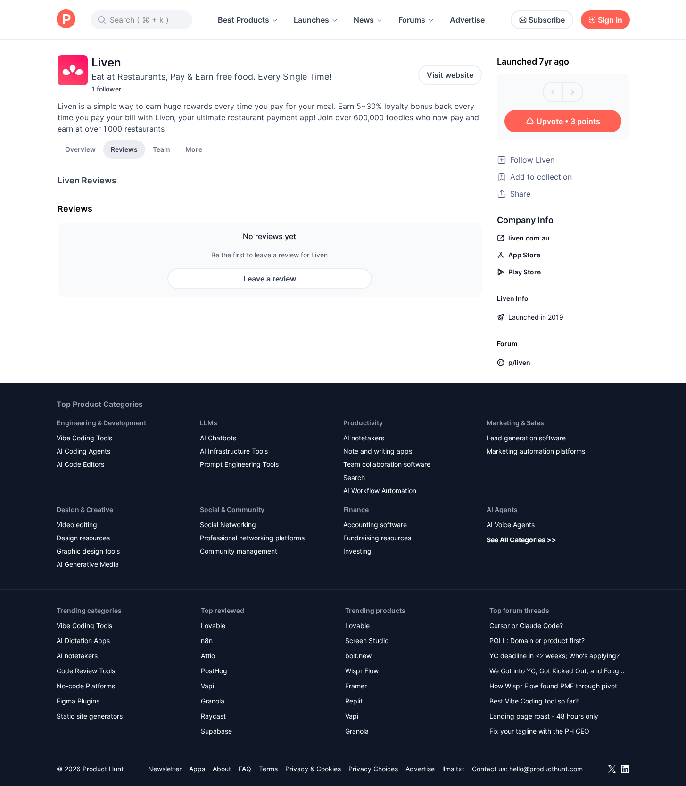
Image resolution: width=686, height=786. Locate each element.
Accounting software (375, 525)
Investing (357, 551)
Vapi (207, 686)
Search (354, 477)
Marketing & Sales (515, 423)
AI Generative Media (88, 564)
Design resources (83, 538)
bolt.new (358, 656)
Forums (411, 20)
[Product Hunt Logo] (66, 19)
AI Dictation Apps (83, 641)
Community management (238, 551)
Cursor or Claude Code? (526, 625)
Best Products (243, 20)
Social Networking (228, 525)
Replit (354, 701)
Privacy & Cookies (313, 769)
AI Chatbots (218, 438)
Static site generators (90, 716)
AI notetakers (363, 438)
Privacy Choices (373, 769)
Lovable (213, 625)
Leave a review (269, 278)
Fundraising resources (377, 538)
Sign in (610, 20)
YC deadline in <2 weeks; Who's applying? (554, 656)
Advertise (467, 20)
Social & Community (232, 509)
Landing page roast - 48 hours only (543, 716)
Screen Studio (366, 641)
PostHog (214, 671)
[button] (194, 149)
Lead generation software (526, 438)
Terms (268, 769)
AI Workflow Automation (379, 491)
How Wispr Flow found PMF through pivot (553, 686)
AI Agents (502, 509)
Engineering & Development (101, 423)
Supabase (216, 731)
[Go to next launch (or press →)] (572, 92)
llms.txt (453, 769)
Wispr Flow (362, 671)
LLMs (208, 423)
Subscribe (547, 20)
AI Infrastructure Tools (234, 451)
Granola (212, 701)
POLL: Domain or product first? (537, 641)
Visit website (450, 75)
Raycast (213, 716)
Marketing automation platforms (536, 451)
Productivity (363, 423)
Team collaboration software (386, 464)
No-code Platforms (86, 686)
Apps (197, 769)
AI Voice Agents (511, 525)
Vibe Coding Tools (84, 438)
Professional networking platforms (252, 538)
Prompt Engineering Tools (239, 464)
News (364, 20)
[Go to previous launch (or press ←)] (553, 92)
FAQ (245, 769)
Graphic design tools (88, 551)
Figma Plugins (78, 701)
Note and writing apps (377, 451)
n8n (207, 641)
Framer (356, 686)
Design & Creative (85, 509)
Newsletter (165, 769)
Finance (356, 509)
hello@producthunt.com (546, 769)
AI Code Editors (80, 464)
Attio (208, 656)
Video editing (77, 525)
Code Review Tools (86, 671)
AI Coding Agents (83, 451)
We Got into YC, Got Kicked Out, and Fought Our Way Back (557, 672)
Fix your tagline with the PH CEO (539, 731)
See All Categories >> (521, 540)
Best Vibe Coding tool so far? (534, 701)
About (222, 769)
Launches (311, 20)
